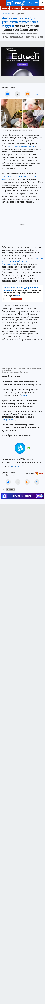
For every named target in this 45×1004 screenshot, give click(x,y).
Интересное (10, 489)
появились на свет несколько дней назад (19, 178)
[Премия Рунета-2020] (23, 3)
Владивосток (6, 13)
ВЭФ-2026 (25, 8)
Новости (5, 8)
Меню (3, 3)
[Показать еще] (37, 94)
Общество (7, 299)
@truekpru (17, 466)
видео (24, 395)
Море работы (15, 8)
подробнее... (8, 419)
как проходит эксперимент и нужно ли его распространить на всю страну (22, 291)
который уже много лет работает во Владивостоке (22, 261)
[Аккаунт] (42, 3)
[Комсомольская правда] (14, 3)
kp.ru (41, 473)
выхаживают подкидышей (21, 146)
